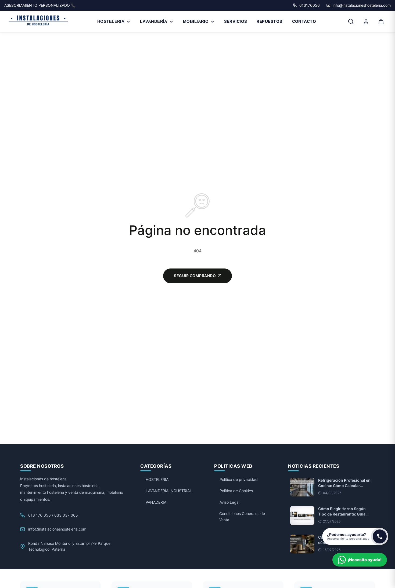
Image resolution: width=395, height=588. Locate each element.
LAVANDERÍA (153, 21)
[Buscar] (351, 21)
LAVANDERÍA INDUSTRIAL (169, 490)
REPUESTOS (269, 21)
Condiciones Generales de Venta (242, 516)
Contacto (304, 21)
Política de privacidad (239, 479)
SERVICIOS (235, 21)
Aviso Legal (229, 502)
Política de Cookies (236, 490)
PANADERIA (156, 502)
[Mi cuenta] (366, 21)
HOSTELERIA (111, 21)
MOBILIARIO (196, 21)
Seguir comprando (195, 275)
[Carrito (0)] (381, 21)
